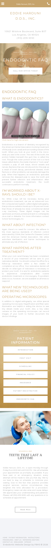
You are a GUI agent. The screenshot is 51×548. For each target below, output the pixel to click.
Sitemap (27, 542)
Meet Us (18, 540)
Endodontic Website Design (17, 544)
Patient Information (18, 538)
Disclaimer (18, 542)
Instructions (33, 538)
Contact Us (8, 542)
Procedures (8, 540)
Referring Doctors (31, 540)
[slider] (25, 136)
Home (5, 538)
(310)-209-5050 (25, 38)
